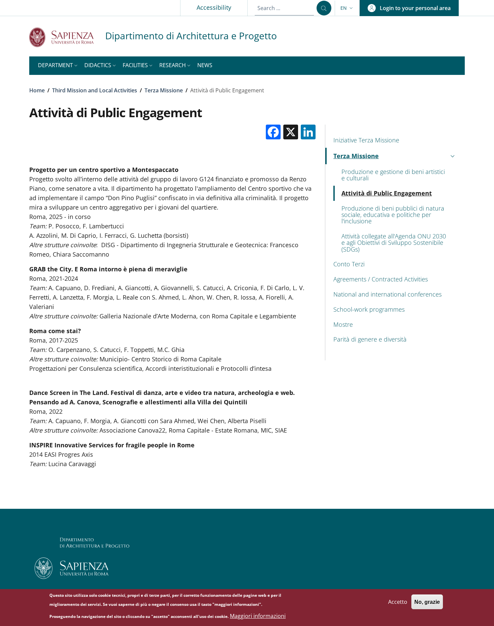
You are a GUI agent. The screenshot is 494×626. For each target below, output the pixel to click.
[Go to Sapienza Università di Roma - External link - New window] (67, 37)
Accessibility (214, 7)
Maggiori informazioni (258, 616)
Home (37, 90)
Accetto (397, 601)
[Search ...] (324, 8)
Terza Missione (164, 90)
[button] (347, 8)
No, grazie (427, 602)
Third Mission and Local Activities (94, 90)
